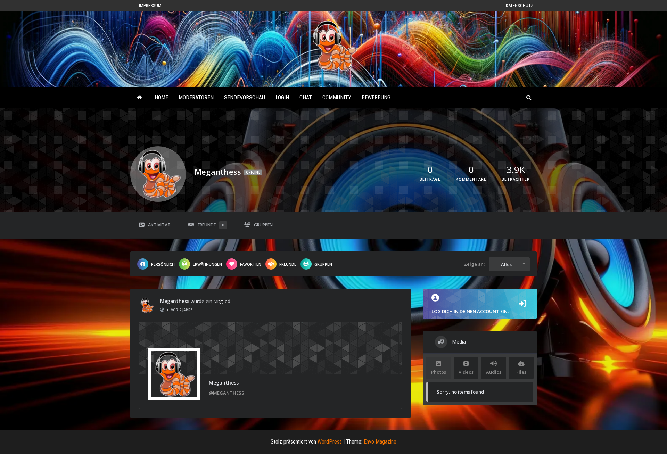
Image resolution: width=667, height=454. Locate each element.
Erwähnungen (207, 264)
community (336, 97)
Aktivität (159, 225)
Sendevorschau (244, 97)
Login (282, 97)
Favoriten (250, 264)
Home (161, 97)
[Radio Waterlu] (139, 97)
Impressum (150, 5)
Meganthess (174, 301)
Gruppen (263, 225)
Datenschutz (519, 5)
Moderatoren (196, 97)
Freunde (211, 225)
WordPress (330, 441)
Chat (305, 97)
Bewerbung (376, 97)
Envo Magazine (380, 441)
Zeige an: (474, 264)
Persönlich (163, 264)
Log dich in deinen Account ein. (470, 311)
